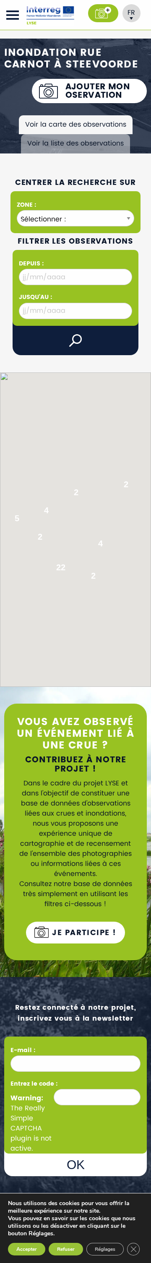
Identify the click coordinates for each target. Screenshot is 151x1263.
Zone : (26, 205)
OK (76, 1165)
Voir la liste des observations (75, 143)
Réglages (105, 1249)
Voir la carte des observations (75, 124)
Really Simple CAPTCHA (27, 1118)
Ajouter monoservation (97, 91)
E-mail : (23, 1050)
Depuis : (31, 263)
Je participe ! (83, 933)
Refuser (66, 1249)
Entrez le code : (33, 1084)
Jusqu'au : (35, 297)
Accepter (26, 1249)
